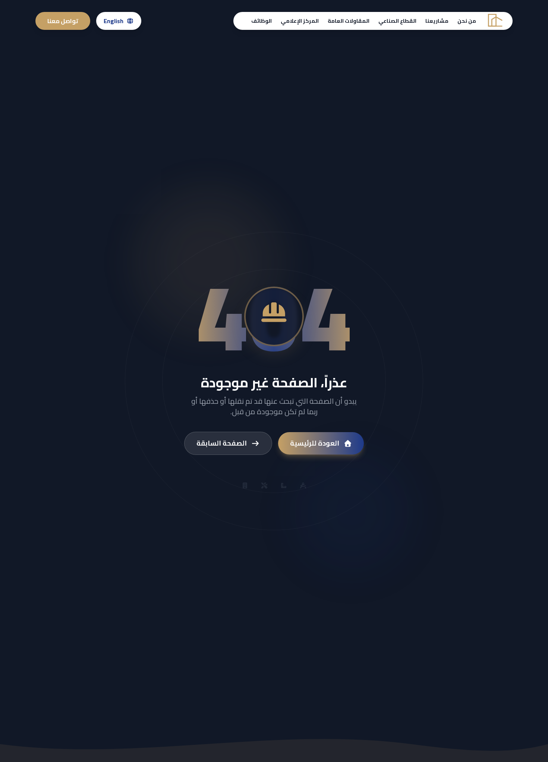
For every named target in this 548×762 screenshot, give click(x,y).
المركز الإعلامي (300, 21)
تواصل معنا (62, 20)
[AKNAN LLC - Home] (494, 21)
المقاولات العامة (348, 21)
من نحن (466, 21)
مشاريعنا (436, 21)
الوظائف (261, 21)
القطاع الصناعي (397, 21)
